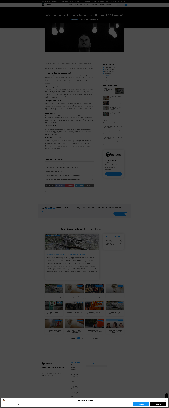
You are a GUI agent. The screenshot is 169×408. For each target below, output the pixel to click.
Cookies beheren (158, 404)
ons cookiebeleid (11, 404)
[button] (165, 400)
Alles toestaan (141, 404)
